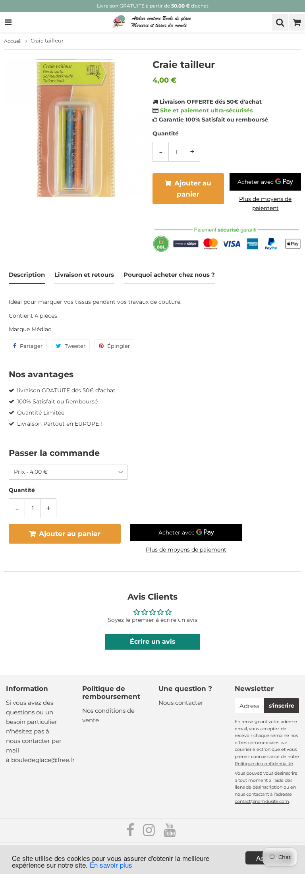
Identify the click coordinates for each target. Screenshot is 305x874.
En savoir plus (111, 865)
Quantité (165, 133)
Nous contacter (180, 702)
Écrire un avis (153, 641)
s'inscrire (281, 705)
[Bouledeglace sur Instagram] (149, 833)
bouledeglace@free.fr (43, 760)
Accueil (12, 41)
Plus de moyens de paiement (265, 203)
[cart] (297, 22)
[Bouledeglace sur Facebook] (131, 833)
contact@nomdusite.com (262, 801)
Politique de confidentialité (264, 763)
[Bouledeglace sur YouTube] (170, 833)
